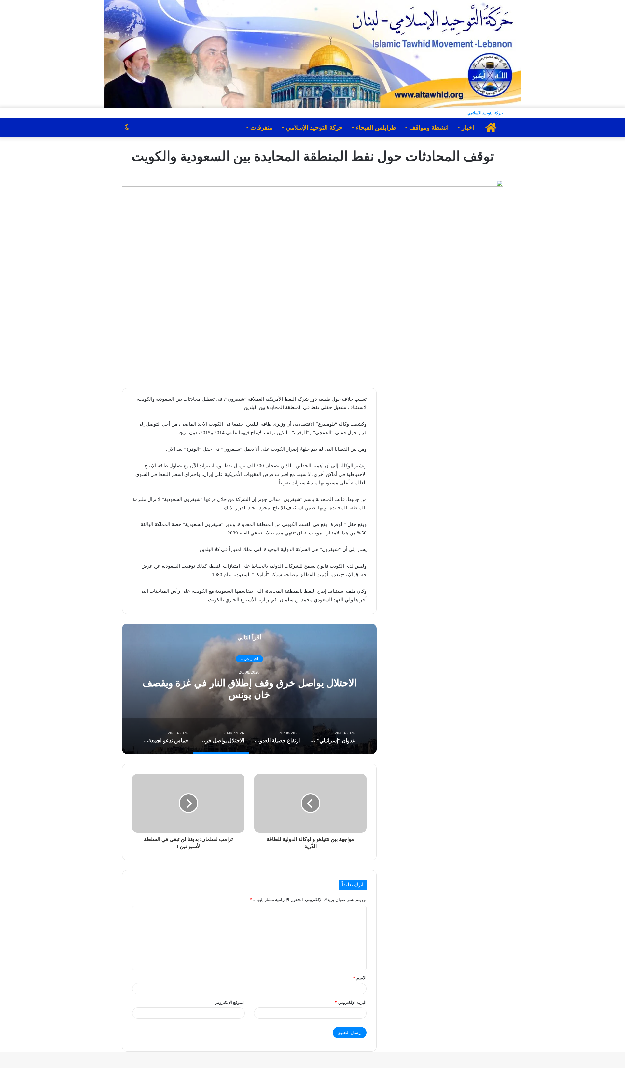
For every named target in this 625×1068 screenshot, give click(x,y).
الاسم (360, 977)
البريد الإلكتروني (351, 1002)
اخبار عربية (249, 659)
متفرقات (261, 127)
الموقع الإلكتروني (230, 1002)
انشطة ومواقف (429, 127)
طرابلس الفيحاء (376, 127)
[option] (249, 689)
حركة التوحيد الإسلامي (314, 127)
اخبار (468, 127)
